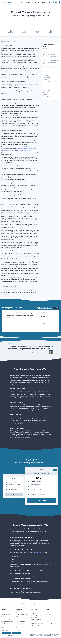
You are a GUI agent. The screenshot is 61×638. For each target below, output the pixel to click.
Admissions (28, 2)
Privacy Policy (49, 616)
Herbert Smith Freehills (48, 86)
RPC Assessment (35, 625)
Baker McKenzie (46, 90)
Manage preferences (11, 635)
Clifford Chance (46, 77)
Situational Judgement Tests (7, 611)
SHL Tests (18, 616)
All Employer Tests (35, 628)
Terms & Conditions (50, 619)
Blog (47, 621)
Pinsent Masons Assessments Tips (50, 60)
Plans (50, 2)
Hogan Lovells (46, 75)
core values (38, 552)
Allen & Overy (46, 92)
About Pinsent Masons (48, 48)
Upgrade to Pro (42, 500)
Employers (36, 2)
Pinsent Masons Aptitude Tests (49, 54)
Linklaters (45, 73)
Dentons (45, 79)
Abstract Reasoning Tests (6, 619)
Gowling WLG (46, 96)
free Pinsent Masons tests (34, 591)
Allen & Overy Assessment (37, 623)
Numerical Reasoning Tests (7, 621)
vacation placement (29, 84)
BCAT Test (18, 611)
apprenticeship (20, 84)
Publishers (43, 2)
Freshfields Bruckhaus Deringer (50, 81)
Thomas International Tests (22, 614)
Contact (48, 611)
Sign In (56, 2)
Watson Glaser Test (20, 621)
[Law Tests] (6, 2)
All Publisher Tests (20, 623)
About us (48, 614)
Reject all (16, 632)
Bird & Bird (45, 94)
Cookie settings (49, 623)
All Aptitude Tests (5, 623)
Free (14, 494)
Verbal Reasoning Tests (6, 614)
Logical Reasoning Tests (6, 616)
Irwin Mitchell (46, 83)
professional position (28, 85)
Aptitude (21, 2)
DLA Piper (45, 88)
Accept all (7, 632)
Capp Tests (18, 619)
